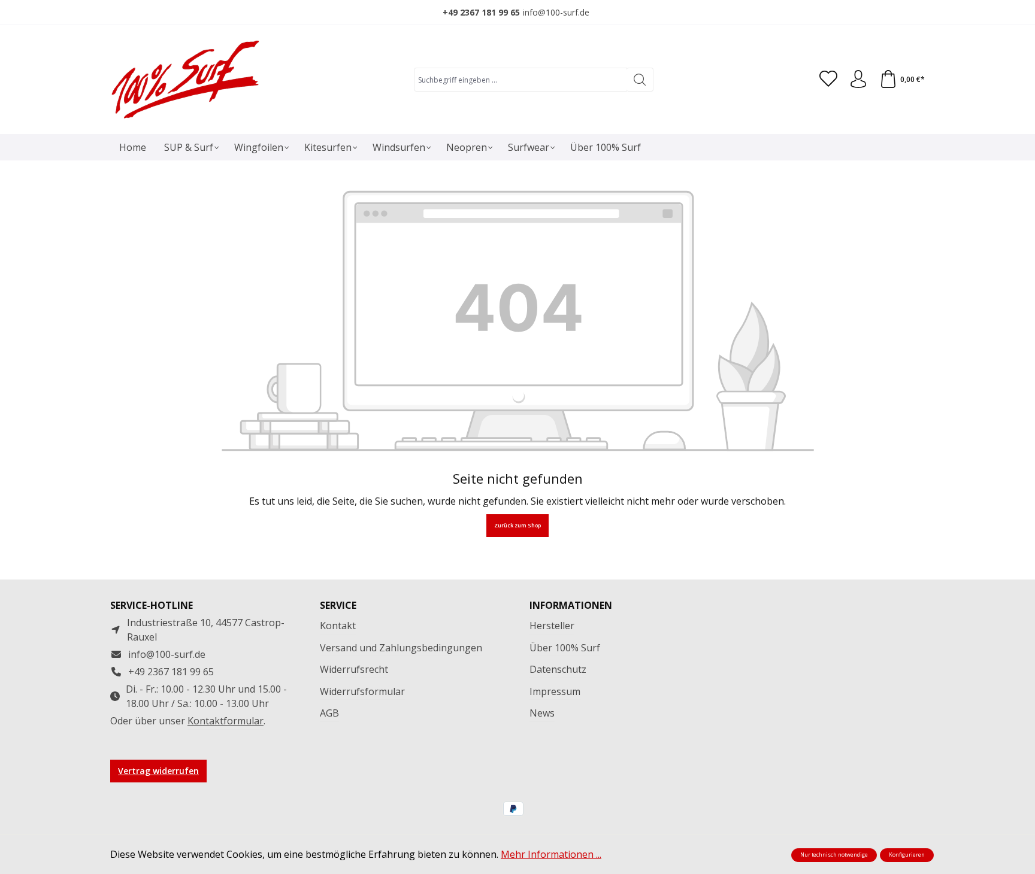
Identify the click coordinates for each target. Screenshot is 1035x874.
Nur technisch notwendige (834, 854)
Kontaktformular (225, 720)
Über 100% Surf (564, 647)
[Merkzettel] (828, 79)
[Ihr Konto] (858, 79)
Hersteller (551, 625)
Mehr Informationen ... (551, 854)
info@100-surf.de (556, 12)
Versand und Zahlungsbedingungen (401, 647)
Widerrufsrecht (354, 669)
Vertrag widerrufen (158, 770)
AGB (329, 713)
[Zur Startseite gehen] (185, 79)
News (542, 713)
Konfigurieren (907, 854)
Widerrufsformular (362, 691)
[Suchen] (640, 80)
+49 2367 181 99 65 (481, 12)
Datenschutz (557, 669)
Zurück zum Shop (517, 525)
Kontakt (338, 625)
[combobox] (520, 80)
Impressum (554, 691)
